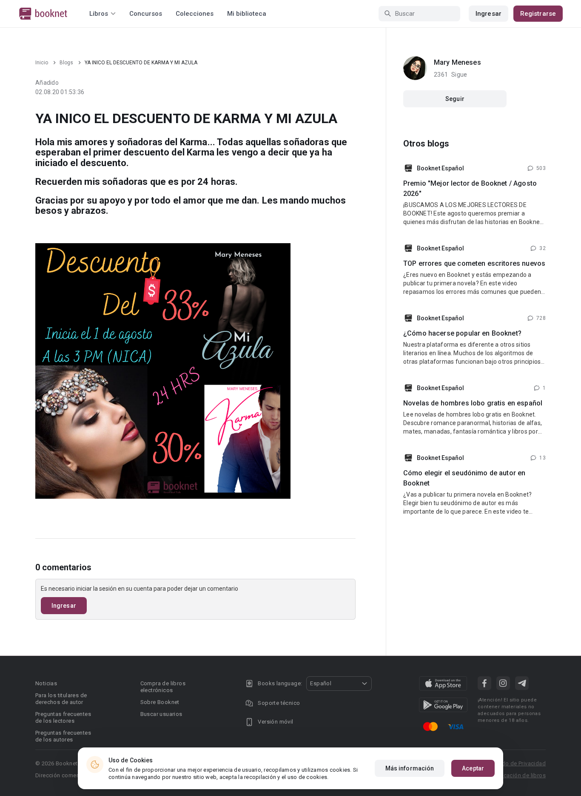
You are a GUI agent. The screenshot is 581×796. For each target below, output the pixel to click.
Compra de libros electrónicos (162, 686)
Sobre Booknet (159, 702)
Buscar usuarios (161, 714)
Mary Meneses (457, 62)
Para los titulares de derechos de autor (61, 698)
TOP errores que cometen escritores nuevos (474, 263)
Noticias (46, 683)
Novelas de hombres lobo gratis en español (472, 403)
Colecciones (195, 13)
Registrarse (538, 13)
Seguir (454, 98)
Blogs (66, 63)
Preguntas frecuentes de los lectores (63, 717)
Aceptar (473, 768)
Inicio (41, 63)
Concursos (145, 13)
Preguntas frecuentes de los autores (63, 736)
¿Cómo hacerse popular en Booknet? (462, 333)
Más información (409, 768)
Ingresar (488, 13)
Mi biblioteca (246, 13)
